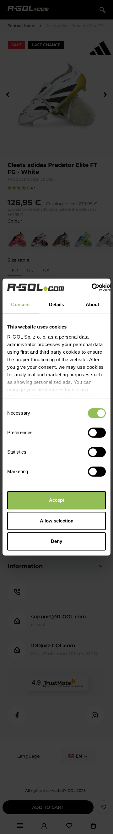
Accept (56, 500)
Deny (56, 541)
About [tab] (93, 304)
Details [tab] (56, 304)
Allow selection (56, 520)
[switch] (97, 433)
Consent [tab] (20, 304)
